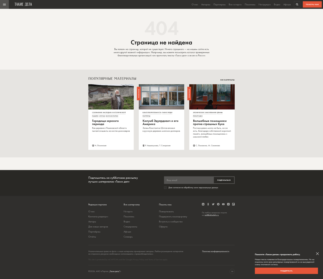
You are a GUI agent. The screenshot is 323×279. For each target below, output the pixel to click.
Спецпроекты (130, 226)
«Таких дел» (181, 55)
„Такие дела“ (114, 271)
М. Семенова (214, 145)
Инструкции (265, 4)
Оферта (163, 226)
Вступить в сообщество (171, 221)
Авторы (92, 221)
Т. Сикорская (164, 145)
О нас (195, 4)
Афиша (287, 4)
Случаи (102, 116)
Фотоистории (112, 116)
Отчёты (92, 236)
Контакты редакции (98, 216)
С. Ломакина (201, 145)
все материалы (227, 80)
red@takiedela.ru (212, 215)
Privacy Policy (139, 259)
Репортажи (198, 116)
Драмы (220, 112)
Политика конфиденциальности (215, 251)
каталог (191, 52)
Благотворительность (152, 112)
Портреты (146, 116)
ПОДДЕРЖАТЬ (286, 271)
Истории (128, 211)
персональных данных (208, 187)
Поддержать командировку (173, 216)
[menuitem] (4, 4)
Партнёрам (94, 231)
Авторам (205, 4)
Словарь (128, 236)
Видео (277, 4)
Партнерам (219, 4)
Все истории (235, 4)
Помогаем (250, 4)
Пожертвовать (166, 211)
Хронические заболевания (205, 112)
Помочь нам (312, 4)
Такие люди (167, 112)
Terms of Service (155, 259)
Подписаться (224, 180)
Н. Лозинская (100, 145)
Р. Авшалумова (151, 145)
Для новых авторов (98, 226)
